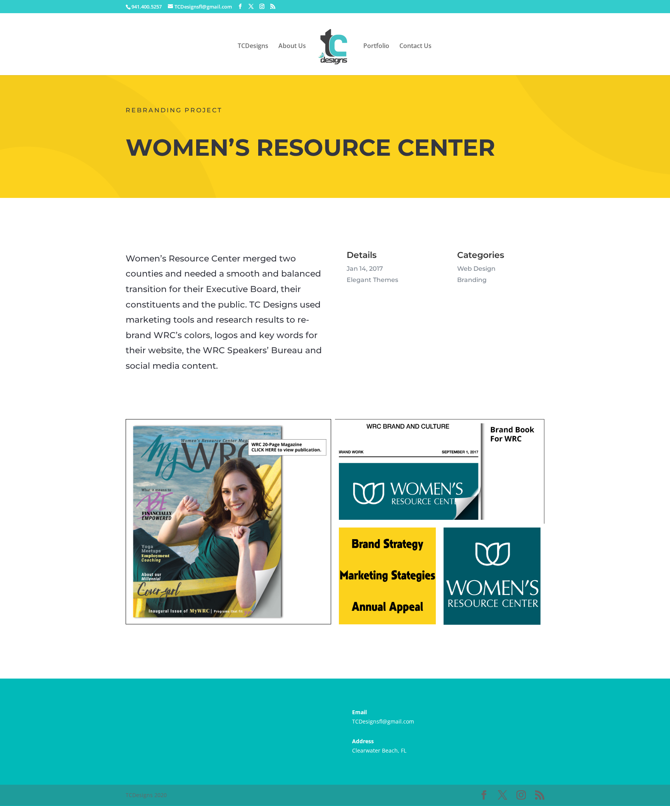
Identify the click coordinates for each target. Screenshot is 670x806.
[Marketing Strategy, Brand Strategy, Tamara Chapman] (387, 628)
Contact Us (415, 46)
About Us (292, 46)
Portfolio (376, 46)
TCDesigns (253, 46)
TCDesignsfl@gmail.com (383, 721)
